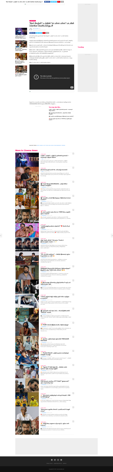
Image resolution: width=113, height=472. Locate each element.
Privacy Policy (49, 463)
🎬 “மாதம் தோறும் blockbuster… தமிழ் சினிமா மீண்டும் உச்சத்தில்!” (21, 49)
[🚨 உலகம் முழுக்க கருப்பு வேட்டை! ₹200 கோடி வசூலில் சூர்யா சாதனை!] (21, 72)
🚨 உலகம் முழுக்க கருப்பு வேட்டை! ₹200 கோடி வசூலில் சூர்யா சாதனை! (21, 74)
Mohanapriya (44, 187)
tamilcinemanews (57, 145)
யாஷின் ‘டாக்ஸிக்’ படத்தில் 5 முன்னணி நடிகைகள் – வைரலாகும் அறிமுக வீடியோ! (20, 37)
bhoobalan (36, 28)
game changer (40, 145)
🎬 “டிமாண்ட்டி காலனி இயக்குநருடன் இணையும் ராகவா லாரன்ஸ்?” (20, 62)
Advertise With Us (58, 463)
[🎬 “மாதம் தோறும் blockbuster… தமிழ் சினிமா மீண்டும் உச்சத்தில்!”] (21, 47)
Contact (65, 463)
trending (63, 145)
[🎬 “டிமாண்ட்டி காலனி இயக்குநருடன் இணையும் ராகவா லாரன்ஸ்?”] (21, 59)
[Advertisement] (38, 125)
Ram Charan (51, 145)
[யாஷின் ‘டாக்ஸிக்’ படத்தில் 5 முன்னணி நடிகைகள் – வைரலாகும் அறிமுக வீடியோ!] (21, 34)
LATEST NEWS (45, 145)
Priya (42, 171)
